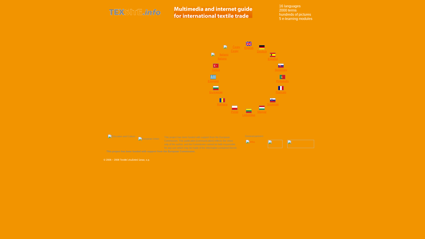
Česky (234, 51)
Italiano (222, 58)
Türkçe (216, 69)
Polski (234, 112)
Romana (222, 104)
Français (281, 92)
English (248, 48)
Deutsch (262, 51)
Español (273, 59)
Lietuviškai (248, 115)
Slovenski (273, 104)
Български (215, 92)
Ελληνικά (213, 81)
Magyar (262, 112)
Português (282, 81)
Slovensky (281, 69)
